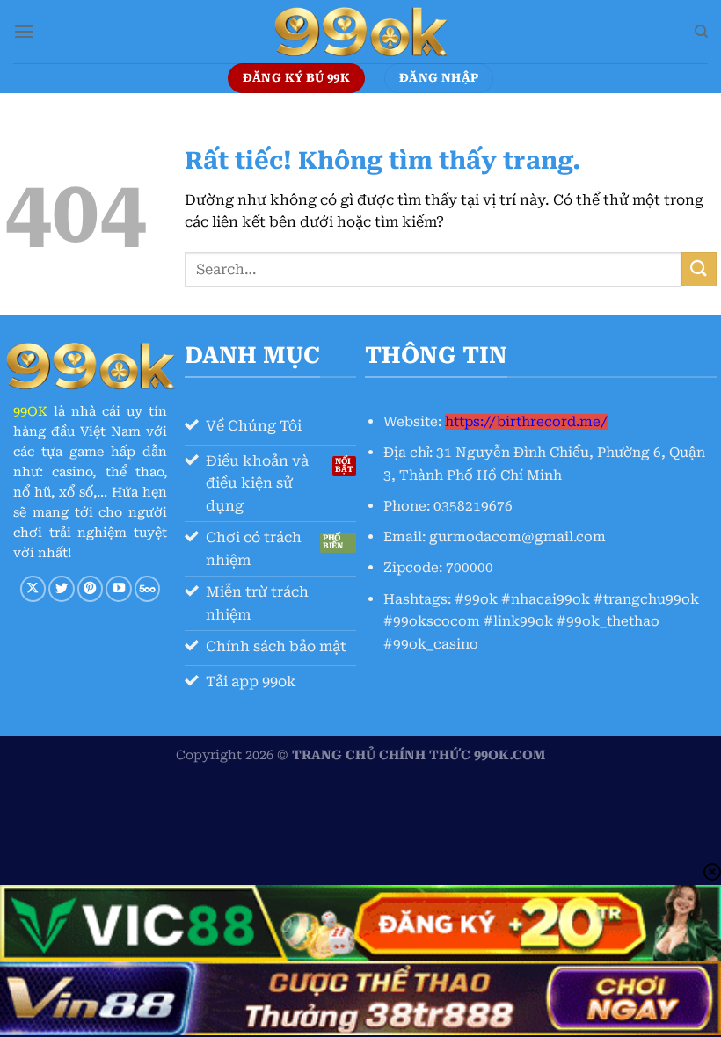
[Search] (701, 31)
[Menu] (23, 31)
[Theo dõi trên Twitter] (61, 589)
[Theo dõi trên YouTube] (119, 589)
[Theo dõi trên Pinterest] (90, 589)
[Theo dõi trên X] (33, 589)
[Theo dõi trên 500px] (148, 589)
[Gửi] (699, 269)
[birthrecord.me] (360, 31)
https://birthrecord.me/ (526, 422)
